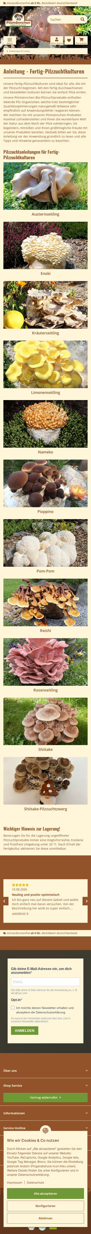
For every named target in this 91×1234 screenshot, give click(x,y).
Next (87, 901)
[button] (56, 40)
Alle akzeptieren (45, 1193)
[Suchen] (82, 19)
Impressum (14, 1182)
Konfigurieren (45, 1206)
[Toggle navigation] (9, 40)
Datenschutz (35, 1182)
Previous (4, 901)
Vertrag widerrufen (44, 1097)
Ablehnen (45, 1218)
